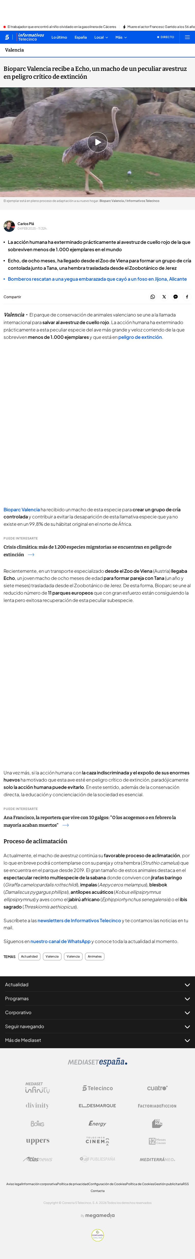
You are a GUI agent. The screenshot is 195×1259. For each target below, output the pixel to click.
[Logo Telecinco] (97, 1088)
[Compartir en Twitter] (164, 297)
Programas (17, 998)
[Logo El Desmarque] (97, 1105)
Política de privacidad (72, 1184)
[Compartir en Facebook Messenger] (175, 297)
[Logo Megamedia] (100, 1215)
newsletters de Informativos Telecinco (80, 920)
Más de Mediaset (23, 1040)
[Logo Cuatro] (157, 1088)
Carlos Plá (26, 223)
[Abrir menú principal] (187, 37)
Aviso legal (14, 1184)
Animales (95, 956)
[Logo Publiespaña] (97, 1159)
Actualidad (29, 956)
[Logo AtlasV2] (38, 1159)
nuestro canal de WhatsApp (60, 941)
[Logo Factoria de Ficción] (157, 1105)
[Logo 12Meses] (157, 1141)
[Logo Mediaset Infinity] (37, 1088)
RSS (186, 1184)
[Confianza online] (97, 1240)
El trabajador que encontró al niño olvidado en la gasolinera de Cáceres (62, 27)
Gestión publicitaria (168, 1184)
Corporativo (18, 1012)
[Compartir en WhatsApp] (152, 297)
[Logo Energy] (97, 1123)
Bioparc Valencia (22, 509)
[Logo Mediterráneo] (157, 1159)
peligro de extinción (140, 337)
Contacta (98, 1191)
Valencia (14, 50)
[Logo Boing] (37, 1123)
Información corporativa (39, 1184)
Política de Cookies (140, 1184)
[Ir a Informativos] (30, 37)
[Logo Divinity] (37, 1105)
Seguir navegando (24, 1026)
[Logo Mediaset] (97, 1065)
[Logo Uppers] (38, 1141)
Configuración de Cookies (107, 1184)
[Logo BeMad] (157, 1123)
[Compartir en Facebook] (187, 297)
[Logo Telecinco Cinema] (97, 1141)
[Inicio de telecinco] (7, 37)
